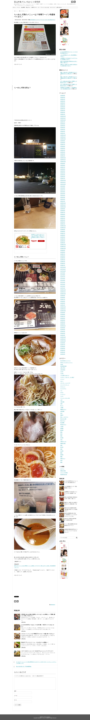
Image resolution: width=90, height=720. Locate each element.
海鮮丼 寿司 (63, 443)
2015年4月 (62, 322)
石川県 (61, 451)
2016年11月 (63, 291)
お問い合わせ (59, 7)
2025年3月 (62, 110)
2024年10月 (63, 120)
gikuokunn (53, 604)
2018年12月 (63, 244)
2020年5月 (62, 216)
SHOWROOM (63, 366)
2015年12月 (63, 306)
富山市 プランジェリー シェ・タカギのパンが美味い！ (34, 642)
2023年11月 (63, 137)
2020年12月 (63, 203)
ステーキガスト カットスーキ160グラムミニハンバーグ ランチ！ (37, 651)
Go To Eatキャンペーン (35, 19)
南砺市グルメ (63, 409)
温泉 (61, 445)
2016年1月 (62, 305)
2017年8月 (62, 274)
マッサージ (62, 394)
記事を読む (23, 622)
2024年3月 (62, 129)
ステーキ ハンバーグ (65, 383)
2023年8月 (62, 142)
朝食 (61, 435)
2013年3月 (62, 352)
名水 (61, 413)
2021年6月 (62, 191)
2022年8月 (62, 165)
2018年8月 (62, 252)
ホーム (14, 7)
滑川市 (61, 447)
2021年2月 (62, 199)
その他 (61, 373)
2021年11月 (63, 182)
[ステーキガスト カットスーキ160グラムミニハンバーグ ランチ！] (17, 656)
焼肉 (61, 449)
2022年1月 (62, 178)
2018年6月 (62, 255)
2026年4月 (62, 99)
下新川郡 (62, 401)
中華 (61, 403)
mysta (61, 364)
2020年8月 (62, 210)
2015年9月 (62, 312)
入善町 (61, 407)
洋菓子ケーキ (34, 7)
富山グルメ (28, 7)
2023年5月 (62, 148)
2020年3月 (62, 220)
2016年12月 (63, 289)
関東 (61, 456)
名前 (15, 691)
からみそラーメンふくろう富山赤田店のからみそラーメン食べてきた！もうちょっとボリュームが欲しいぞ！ (36, 662)
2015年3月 (62, 323)
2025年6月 (62, 106)
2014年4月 (62, 331)
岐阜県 (61, 430)
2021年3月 (62, 197)
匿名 (75, 78)
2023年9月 (62, 140)
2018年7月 (62, 254)
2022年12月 (63, 157)
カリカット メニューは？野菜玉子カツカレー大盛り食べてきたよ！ (38, 633)
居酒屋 (61, 428)
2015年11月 (63, 308)
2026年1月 (62, 104)
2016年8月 (62, 297)
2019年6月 (62, 235)
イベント (18, 7)
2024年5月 (62, 125)
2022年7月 (62, 167)
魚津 (61, 460)
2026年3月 (62, 101)
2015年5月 (62, 320)
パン (38, 7)
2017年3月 (62, 284)
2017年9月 (62, 272)
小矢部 (61, 426)
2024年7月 (62, 121)
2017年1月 (62, 288)
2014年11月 (63, 325)
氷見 (61, 439)
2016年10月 (63, 293)
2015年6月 (62, 318)
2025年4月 (62, 108)
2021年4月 (62, 195)
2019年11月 (63, 227)
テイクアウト (63, 388)
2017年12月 (63, 267)
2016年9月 (62, 295)
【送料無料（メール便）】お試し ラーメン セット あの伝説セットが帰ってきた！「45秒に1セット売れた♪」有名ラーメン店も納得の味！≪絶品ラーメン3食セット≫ (38, 236)
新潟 (61, 434)
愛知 (61, 432)
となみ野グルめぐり (64, 375)
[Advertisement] (24, 73)
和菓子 (61, 415)
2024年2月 (62, 131)
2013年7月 (62, 344)
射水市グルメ (63, 424)
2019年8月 (62, 231)
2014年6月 (62, 327)
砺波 (61, 452)
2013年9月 (62, 342)
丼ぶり (61, 405)
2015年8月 (62, 314)
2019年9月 (62, 229)
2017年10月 (63, 271)
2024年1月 (62, 133)
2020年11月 (63, 205)
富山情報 (23, 7)
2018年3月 (62, 261)
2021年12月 (63, 180)
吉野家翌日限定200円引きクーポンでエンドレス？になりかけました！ (71, 531)
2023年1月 (62, 155)
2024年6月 (62, 123)
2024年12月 (63, 116)
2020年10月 (63, 206)
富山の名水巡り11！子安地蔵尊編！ (24, 666)
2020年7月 (62, 212)
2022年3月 (62, 174)
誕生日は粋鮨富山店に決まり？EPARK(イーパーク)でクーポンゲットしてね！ (70, 515)
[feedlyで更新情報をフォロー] (72, 2)
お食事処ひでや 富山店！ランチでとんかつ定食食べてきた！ (70, 493)
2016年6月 (62, 301)
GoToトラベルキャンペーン (66, 362)
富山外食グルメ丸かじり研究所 (27, 2)
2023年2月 (62, 154)
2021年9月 (62, 186)
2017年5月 (62, 280)
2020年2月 (62, 221)
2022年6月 (62, 169)
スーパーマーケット (64, 384)
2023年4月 (62, 150)
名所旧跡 (62, 411)
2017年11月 (63, 269)
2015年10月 (63, 310)
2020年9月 (62, 208)
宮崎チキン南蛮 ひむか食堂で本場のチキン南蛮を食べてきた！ (70, 504)
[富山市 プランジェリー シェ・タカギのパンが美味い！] (17, 647)
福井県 (61, 454)
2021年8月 (62, 188)
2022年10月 (63, 161)
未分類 (61, 437)
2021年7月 (62, 189)
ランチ (61, 396)
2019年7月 (62, 233)
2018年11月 (63, 246)
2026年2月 (62, 103)
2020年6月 (62, 214)
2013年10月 (63, 340)
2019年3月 (62, 240)
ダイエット (62, 386)
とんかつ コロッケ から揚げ (67, 377)
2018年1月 (62, 265)
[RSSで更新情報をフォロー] (75, 2)
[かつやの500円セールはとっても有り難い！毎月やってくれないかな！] (17, 629)
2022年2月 (62, 176)
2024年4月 (62, 127)
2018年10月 (63, 248)
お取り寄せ (62, 367)
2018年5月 (62, 257)
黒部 (61, 462)
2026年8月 (62, 95)
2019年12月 (63, 225)
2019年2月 (62, 242)
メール (16, 695)
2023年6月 (62, 146)
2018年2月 (62, 263)
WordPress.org (63, 474)
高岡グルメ (62, 458)
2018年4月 (62, 259)
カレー (61, 381)
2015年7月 (62, 316)
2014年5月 (62, 329)
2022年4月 (62, 172)
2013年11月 (63, 339)
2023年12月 (63, 135)
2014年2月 (62, 335)
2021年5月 (62, 193)
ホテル (61, 392)
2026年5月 (62, 97)
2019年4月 (62, 238)
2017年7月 (62, 276)
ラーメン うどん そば (45, 7)
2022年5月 (62, 171)
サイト (15, 700)
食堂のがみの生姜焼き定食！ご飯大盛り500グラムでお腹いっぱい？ (71, 509)
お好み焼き (62, 369)
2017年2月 (62, 286)
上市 (61, 400)
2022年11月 (63, 159)
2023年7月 (62, 144)
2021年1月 (62, 201)
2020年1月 (62, 223)
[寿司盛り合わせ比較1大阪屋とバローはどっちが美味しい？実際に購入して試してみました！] (17, 619)
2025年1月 (62, 114)
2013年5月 (62, 348)
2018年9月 (62, 250)
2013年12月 (63, 337)
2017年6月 (62, 278)
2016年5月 (62, 303)
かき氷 (61, 371)
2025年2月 (62, 112)
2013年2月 (62, 354)
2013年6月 (62, 346)
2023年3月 (62, 152)
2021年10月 (63, 184)
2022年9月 (62, 163)
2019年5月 (62, 237)
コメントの (64, 472)
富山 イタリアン (64, 417)
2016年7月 (62, 299)
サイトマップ (52, 7)
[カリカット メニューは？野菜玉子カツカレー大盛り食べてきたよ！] (17, 638)
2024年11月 (63, 118)
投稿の (63, 470)
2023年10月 (63, 138)
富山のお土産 (63, 418)
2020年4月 (62, 218)
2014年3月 (62, 333)
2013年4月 (62, 350)
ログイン (62, 468)
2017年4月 (62, 282)
